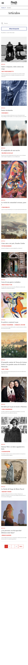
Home (3, 7)
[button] (2, 3)
